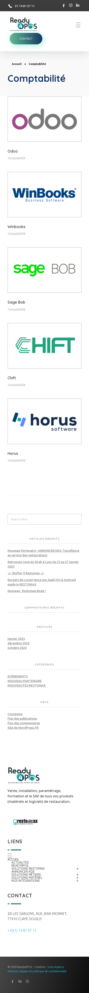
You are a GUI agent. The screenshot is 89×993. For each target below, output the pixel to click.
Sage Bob (16, 302)
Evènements (18, 676)
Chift (12, 377)
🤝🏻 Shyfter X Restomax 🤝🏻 (26, 573)
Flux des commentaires (24, 723)
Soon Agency (55, 966)
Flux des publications (22, 718)
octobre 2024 (17, 648)
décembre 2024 (18, 643)
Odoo (13, 151)
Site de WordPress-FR (23, 727)
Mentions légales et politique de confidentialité (37, 971)
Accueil (17, 64)
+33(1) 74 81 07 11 (22, 930)
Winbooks (16, 226)
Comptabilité (16, 158)
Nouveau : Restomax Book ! (27, 591)
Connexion (15, 714)
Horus (13, 453)
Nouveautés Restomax (27, 685)
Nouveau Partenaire (25, 681)
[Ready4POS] (26, 24)
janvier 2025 (16, 639)
